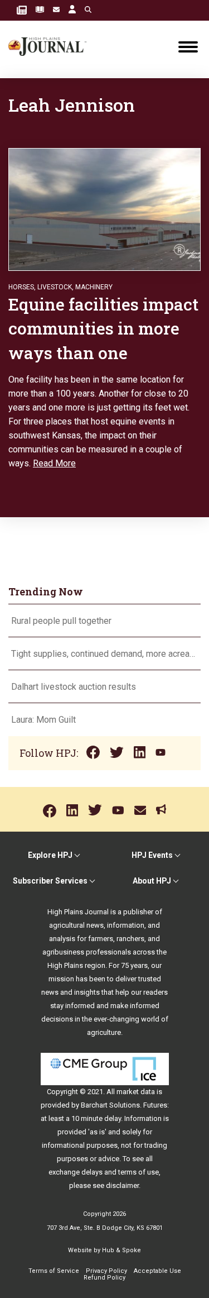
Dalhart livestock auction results (73, 686)
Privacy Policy (106, 1271)
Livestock (54, 287)
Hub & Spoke (121, 1250)
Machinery (94, 287)
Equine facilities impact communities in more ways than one (103, 328)
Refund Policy (104, 1277)
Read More (54, 463)
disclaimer (122, 1185)
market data (135, 1091)
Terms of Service (53, 1271)
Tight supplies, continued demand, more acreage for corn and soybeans (104, 653)
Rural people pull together (61, 620)
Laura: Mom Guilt (43, 719)
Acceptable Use (157, 1271)
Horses (21, 287)
